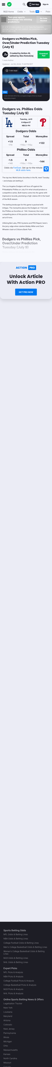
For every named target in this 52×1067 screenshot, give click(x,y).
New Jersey (9, 1029)
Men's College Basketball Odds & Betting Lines (25, 947)
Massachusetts (10, 1050)
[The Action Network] (9, 4)
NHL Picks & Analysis (13, 993)
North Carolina (10, 1058)
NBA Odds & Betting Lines (15, 938)
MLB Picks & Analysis (13, 989)
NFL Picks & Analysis (13, 972)
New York (7, 1007)
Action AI (25, 53)
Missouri (7, 1062)
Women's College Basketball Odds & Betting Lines (23, 952)
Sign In (45, 4)
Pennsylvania (9, 1033)
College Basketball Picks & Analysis (19, 985)
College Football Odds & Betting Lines (21, 943)
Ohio (5, 1045)
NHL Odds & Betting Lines (15, 962)
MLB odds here (23, 170)
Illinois (6, 1037)
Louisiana (7, 1012)
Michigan (7, 1041)
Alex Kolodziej (26, 55)
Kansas (6, 1054)
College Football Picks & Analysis (18, 980)
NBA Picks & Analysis (13, 976)
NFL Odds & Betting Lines (15, 934)
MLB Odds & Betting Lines (15, 958)
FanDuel (17, 167)
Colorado (7, 1024)
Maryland (7, 1016)
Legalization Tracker (12, 1003)
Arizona (6, 1020)
